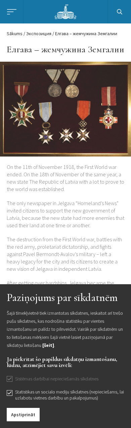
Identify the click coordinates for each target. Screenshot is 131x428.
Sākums (15, 33)
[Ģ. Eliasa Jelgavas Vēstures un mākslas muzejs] (65, 11)
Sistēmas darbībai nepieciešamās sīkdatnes (56, 379)
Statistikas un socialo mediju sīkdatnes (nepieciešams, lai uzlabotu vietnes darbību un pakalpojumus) (69, 395)
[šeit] (48, 345)
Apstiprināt (23, 415)
